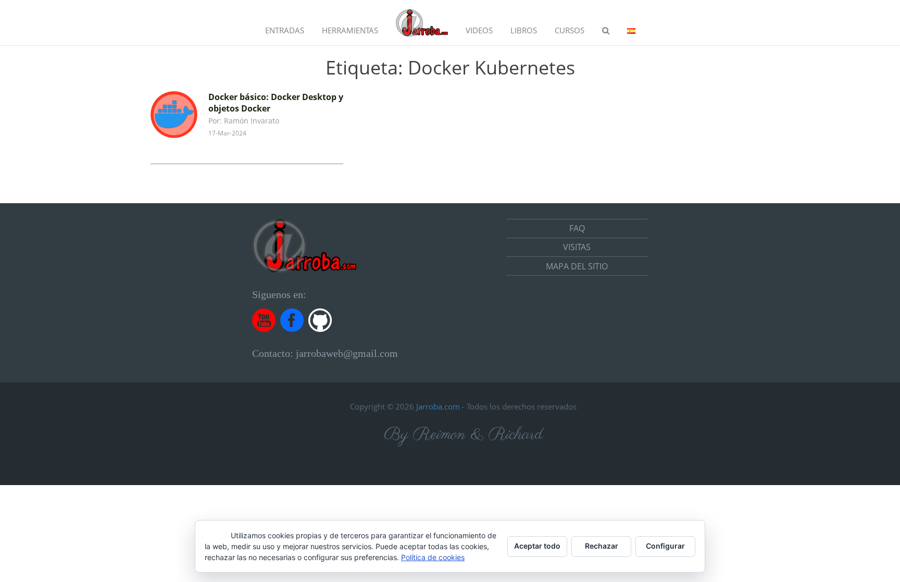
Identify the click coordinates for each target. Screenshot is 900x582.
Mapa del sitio (577, 266)
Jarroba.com (438, 406)
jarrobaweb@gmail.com (347, 353)
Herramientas (350, 30)
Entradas (284, 30)
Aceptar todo (537, 545)
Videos (479, 30)
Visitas (577, 247)
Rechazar (601, 545)
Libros (523, 30)
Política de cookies (433, 557)
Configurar (665, 545)
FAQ (577, 228)
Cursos (569, 30)
